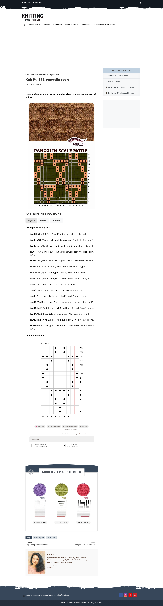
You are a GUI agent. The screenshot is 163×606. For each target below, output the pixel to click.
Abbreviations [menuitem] (34, 25)
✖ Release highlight (70, 426)
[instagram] (136, 3)
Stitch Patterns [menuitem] (71, 25)
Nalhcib (29, 84)
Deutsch (56, 220)
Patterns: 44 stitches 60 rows (121, 93)
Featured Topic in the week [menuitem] (104, 25)
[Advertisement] (81, 47)
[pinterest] (140, 3)
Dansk (43, 220)
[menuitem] (24, 25)
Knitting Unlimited (83, 434)
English (31, 220)
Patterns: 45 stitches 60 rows (121, 87)
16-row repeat (39, 538)
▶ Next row (83, 426)
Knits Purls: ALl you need (118, 76)
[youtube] (130, 595)
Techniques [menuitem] (57, 25)
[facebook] (133, 3)
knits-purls (34, 75)
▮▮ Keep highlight (54, 426)
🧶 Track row (39, 426)
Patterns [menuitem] (85, 25)
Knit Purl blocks (114, 81)
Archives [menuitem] (46, 25)
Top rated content (35, 2)
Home (24, 2)
